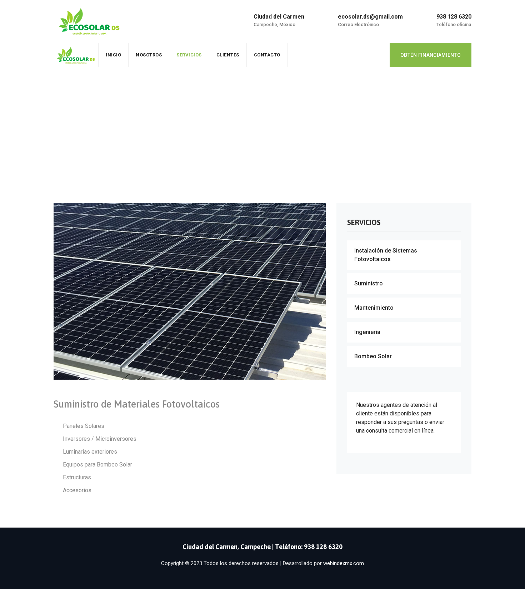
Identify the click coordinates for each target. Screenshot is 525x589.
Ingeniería (367, 332)
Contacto (267, 55)
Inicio (113, 55)
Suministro (368, 283)
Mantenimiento (374, 307)
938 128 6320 (453, 16)
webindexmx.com (343, 563)
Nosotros (149, 55)
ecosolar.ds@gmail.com (370, 16)
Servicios (189, 55)
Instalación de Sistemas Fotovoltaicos (385, 255)
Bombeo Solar (373, 356)
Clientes (227, 55)
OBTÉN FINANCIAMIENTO (430, 55)
